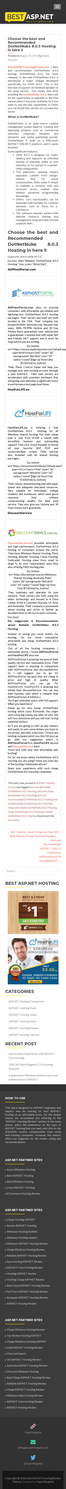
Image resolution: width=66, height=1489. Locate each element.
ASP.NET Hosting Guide (23, 1014)
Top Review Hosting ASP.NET (24, 1335)
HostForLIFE (41, 742)
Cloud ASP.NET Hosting (21, 1187)
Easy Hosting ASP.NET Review (24, 1261)
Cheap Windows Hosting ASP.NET (27, 1341)
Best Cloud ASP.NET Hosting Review (28, 1285)
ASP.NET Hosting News (23, 1021)
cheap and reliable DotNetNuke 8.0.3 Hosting (32, 807)
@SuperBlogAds (33, 1463)
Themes (17, 1481)
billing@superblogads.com (33, 1447)
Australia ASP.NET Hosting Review (27, 1365)
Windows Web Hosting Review (25, 1395)
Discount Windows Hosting (23, 1371)
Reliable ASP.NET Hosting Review (26, 1255)
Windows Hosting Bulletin (22, 1231)
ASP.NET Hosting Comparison (26, 1001)
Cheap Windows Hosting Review (26, 1249)
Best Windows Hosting (20, 1181)
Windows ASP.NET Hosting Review (27, 1243)
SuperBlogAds (33, 1432)
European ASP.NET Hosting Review (27, 1297)
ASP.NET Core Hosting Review (25, 1267)
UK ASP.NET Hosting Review (24, 1359)
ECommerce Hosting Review (23, 1193)
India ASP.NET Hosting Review (25, 1347)
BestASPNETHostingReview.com (28, 67)
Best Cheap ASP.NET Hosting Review (28, 1377)
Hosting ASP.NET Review (21, 1273)
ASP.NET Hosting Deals (22, 1008)
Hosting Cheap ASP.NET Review (25, 1279)
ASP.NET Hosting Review (23, 1028)
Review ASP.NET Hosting (21, 1225)
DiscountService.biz (20, 543)
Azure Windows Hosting (21, 1169)
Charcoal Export (16, 1353)
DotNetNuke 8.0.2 (34, 94)
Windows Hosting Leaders (22, 1237)
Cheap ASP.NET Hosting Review (25, 1389)
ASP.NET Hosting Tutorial (24, 1034)
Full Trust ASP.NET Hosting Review (27, 1291)
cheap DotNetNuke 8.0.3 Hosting (25, 811)
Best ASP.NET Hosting (20, 1175)
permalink (13, 819)
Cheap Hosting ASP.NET (21, 1219)
